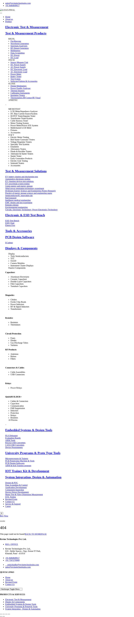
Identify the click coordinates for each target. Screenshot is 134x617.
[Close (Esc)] (1, 614)
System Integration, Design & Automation (33, 477)
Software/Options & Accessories (23, 81)
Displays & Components (21, 248)
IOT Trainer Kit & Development (27, 471)
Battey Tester (15, 76)
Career (8, 506)
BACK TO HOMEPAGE (36, 534)
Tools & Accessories (18, 231)
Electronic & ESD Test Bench (25, 215)
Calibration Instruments (20, 93)
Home (7, 17)
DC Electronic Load (18, 69)
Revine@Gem (11, 499)
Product (8, 21)
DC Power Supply (18, 65)
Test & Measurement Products (25, 33)
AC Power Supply (18, 67)
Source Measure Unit (19, 62)
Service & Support (13, 504)
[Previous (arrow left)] (1, 616)
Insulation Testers (17, 95)
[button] (4, 516)
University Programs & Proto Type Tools (32, 453)
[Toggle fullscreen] (6, 614)
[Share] (4, 614)
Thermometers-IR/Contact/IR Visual (25, 98)
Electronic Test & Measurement (26, 27)
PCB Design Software (19, 237)
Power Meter (15, 74)
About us (9, 19)
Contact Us (10, 501)
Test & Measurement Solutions (26, 171)
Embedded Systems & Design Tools (28, 430)
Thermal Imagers (17, 91)
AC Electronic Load (18, 72)
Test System (15, 79)
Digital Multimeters (18, 86)
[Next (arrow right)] (4, 616)
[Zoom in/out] (9, 614)
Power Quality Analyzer (20, 88)
